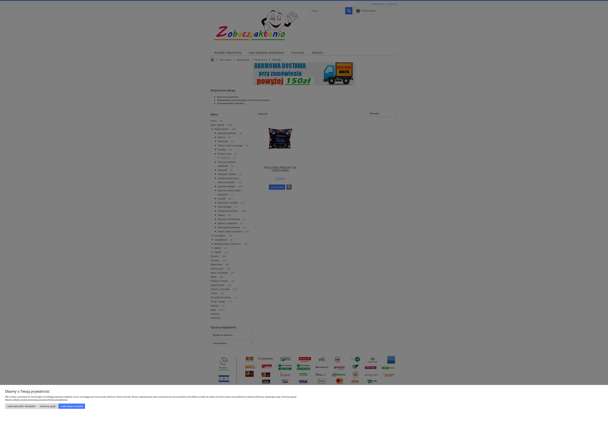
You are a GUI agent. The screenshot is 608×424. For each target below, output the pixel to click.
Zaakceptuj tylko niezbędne (21, 406)
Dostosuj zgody (48, 406)
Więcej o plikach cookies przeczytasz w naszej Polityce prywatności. (36, 399)
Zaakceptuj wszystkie (72, 406)
